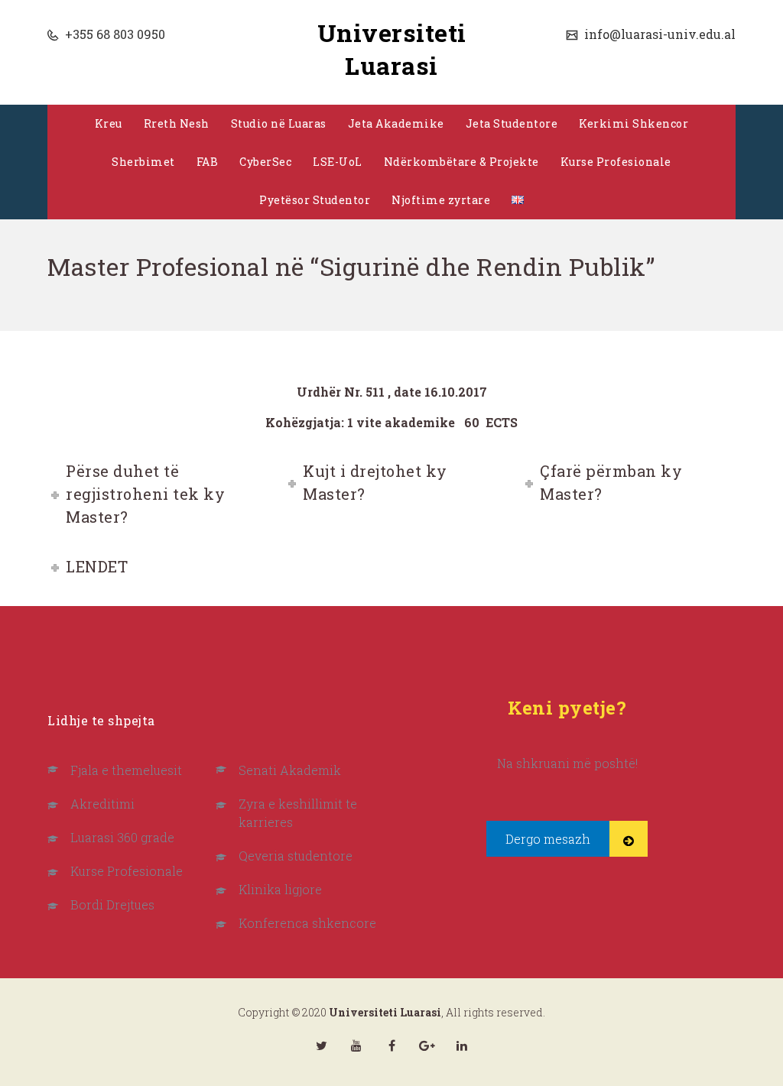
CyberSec (265, 161)
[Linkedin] (462, 1045)
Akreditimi (102, 804)
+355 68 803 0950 (113, 34)
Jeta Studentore (512, 123)
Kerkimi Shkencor (633, 123)
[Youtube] (356, 1045)
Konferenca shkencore (307, 923)
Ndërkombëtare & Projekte (461, 161)
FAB (208, 161)
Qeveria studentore (296, 856)
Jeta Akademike (396, 123)
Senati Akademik (290, 770)
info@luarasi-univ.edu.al (658, 34)
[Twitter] (321, 1045)
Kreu (108, 123)
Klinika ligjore (280, 889)
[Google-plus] (426, 1045)
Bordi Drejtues (112, 904)
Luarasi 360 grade (122, 837)
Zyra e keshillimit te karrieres (298, 813)
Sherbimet (143, 161)
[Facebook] (391, 1045)
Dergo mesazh (547, 839)
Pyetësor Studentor (314, 200)
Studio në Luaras (279, 123)
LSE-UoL (337, 161)
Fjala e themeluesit (126, 770)
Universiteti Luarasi (391, 49)
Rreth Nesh (177, 123)
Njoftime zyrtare (441, 200)
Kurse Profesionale (615, 161)
